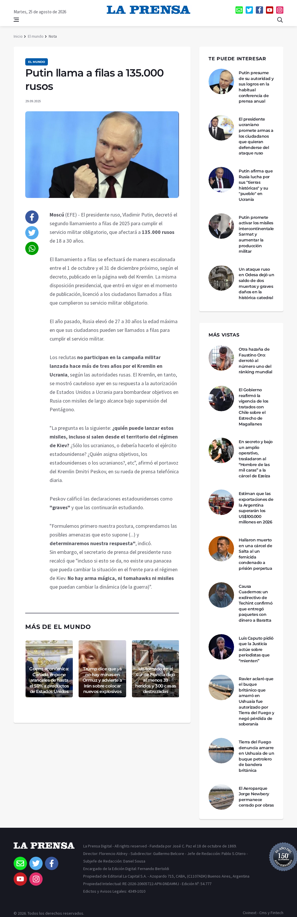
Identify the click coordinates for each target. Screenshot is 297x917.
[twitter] (249, 10)
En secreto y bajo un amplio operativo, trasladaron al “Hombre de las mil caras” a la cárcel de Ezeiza (256, 458)
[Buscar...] (279, 19)
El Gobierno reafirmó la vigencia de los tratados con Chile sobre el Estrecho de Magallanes (253, 407)
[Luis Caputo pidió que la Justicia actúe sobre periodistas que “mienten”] (221, 647)
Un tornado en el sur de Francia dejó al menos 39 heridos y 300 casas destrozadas (155, 680)
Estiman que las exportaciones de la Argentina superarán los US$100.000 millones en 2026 (256, 508)
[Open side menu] (16, 20)
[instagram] (279, 10)
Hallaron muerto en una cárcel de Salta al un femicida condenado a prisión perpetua (255, 554)
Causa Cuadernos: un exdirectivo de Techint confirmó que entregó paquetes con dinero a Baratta (255, 603)
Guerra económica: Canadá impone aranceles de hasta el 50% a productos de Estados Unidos (49, 680)
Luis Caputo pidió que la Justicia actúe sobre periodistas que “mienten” (256, 649)
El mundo (36, 36)
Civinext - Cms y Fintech (263, 912)
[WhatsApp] (32, 248)
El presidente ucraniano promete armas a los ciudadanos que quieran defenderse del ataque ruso (256, 136)
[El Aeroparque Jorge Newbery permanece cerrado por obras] (221, 797)
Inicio (18, 36)
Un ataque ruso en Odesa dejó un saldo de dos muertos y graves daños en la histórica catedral (256, 283)
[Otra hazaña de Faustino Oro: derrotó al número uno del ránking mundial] (221, 358)
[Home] (44, 849)
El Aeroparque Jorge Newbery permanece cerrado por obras (256, 797)
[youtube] (269, 10)
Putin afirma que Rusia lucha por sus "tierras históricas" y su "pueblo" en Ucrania (256, 185)
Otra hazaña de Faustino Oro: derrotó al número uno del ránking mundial (255, 360)
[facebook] (259, 10)
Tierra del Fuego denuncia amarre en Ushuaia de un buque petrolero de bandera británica (256, 756)
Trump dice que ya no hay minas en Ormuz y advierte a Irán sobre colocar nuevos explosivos (102, 680)
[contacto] (239, 10)
